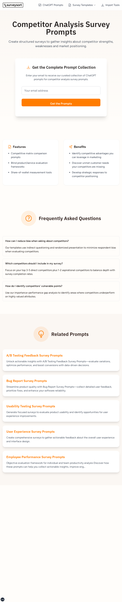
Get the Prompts (61, 103)
